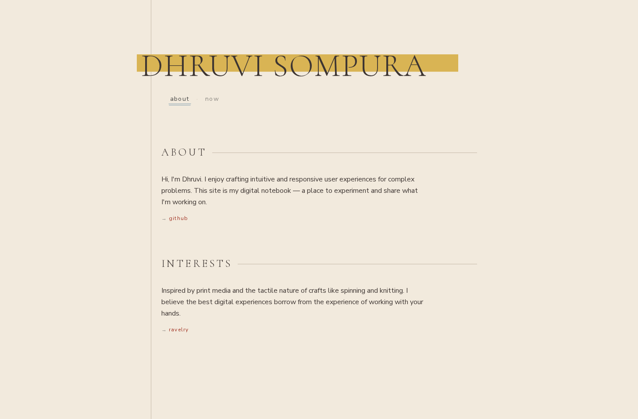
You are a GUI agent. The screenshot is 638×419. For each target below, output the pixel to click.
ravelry (179, 329)
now (212, 99)
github (178, 218)
